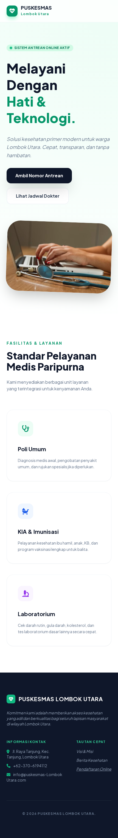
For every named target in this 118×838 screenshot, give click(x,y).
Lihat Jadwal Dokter (38, 196)
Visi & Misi (84, 751)
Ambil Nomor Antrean (39, 175)
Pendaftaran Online (93, 768)
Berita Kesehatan (91, 760)
